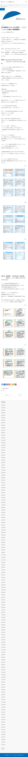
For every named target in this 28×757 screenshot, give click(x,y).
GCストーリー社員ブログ (7, 1)
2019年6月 (3, 515)
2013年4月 (3, 692)
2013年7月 (3, 684)
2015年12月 (3, 614)
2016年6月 (3, 599)
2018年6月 (3, 542)
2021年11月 (3, 442)
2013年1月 (3, 699)
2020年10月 (3, 475)
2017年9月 (3, 562)
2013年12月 (3, 672)
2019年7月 (3, 512)
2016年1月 (3, 612)
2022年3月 (3, 432)
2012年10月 (3, 707)
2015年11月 (3, 617)
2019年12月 (3, 500)
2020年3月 (3, 492)
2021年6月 (3, 455)
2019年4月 (3, 520)
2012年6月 (3, 717)
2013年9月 (3, 679)
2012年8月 (3, 712)
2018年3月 (3, 547)
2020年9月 (3, 477)
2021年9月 (3, 447)
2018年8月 (3, 537)
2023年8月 (3, 407)
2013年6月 (3, 687)
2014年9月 (3, 652)
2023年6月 (3, 410)
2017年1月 (3, 582)
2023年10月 (3, 402)
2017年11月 (3, 557)
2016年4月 (3, 604)
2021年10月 (3, 445)
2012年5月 (3, 719)
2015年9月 (3, 622)
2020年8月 (3, 480)
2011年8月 (3, 739)
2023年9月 (3, 405)
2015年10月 (3, 619)
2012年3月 (3, 724)
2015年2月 (3, 639)
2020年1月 (3, 497)
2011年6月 (3, 744)
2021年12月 (3, 440)
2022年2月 (3, 435)
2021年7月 (3, 452)
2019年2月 (3, 525)
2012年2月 (3, 727)
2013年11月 (3, 674)
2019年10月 (3, 505)
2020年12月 (3, 470)
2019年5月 (3, 517)
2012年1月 (3, 729)
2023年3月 (3, 417)
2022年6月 (3, 425)
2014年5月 (3, 662)
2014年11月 (3, 647)
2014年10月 (3, 649)
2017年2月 (3, 579)
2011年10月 (3, 734)
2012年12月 (3, 702)
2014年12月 (3, 644)
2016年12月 (3, 584)
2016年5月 (3, 602)
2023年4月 (3, 415)
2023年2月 (3, 420)
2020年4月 (3, 490)
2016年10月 (3, 589)
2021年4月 (3, 460)
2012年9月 (3, 709)
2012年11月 (3, 704)
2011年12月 (3, 732)
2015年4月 (3, 634)
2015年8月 (3, 624)
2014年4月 (3, 664)
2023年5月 (3, 412)
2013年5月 (3, 689)
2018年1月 (3, 552)
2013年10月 (3, 677)
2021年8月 (3, 450)
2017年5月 (3, 572)
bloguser (6, 388)
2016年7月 (3, 597)
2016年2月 (3, 609)
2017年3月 (3, 577)
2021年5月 (3, 457)
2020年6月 (3, 485)
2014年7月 (3, 657)
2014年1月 (3, 669)
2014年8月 (3, 654)
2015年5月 (3, 632)
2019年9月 (3, 507)
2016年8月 (3, 594)
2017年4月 (3, 574)
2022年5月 (3, 427)
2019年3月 (3, 522)
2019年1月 (3, 527)
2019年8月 (3, 510)
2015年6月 (3, 629)
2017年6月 (3, 569)
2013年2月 (3, 697)
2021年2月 (3, 465)
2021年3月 (3, 462)
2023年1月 (3, 422)
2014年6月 (3, 659)
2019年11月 (3, 502)
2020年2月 (3, 495)
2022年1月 (3, 437)
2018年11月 (3, 532)
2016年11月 (3, 587)
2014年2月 (3, 667)
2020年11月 (3, 472)
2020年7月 (3, 482)
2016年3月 (3, 607)
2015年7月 (3, 627)
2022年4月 (3, 430)
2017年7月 (3, 567)
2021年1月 (3, 467)
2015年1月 (3, 642)
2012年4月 (3, 722)
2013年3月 (3, 694)
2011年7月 (3, 742)
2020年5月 (3, 487)
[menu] (26, 2)
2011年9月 (3, 737)
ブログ (2, 9)
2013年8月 (3, 682)
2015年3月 (3, 637)
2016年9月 (3, 592)
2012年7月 (3, 714)
